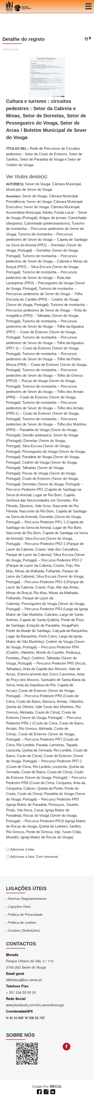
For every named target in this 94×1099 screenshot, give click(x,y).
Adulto (47, 212)
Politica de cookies (22, 922)
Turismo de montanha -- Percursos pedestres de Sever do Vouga (45, 228)
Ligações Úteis (19, 906)
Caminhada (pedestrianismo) (47, 223)
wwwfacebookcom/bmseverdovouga (35, 1004)
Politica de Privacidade (25, 914)
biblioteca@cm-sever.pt (24, 979)
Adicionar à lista (21, 849)
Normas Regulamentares (27, 898)
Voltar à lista (10, 49)
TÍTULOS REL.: (44, 156)
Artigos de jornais (52, 218)
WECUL (56, 1086)
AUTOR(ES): (44, 186)
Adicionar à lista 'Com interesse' (34, 856)
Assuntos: (47, 516)
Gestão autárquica (36, 435)
